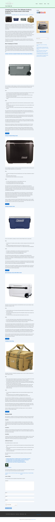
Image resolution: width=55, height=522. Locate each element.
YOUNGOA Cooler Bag (9, 341)
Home (37, 3)
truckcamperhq (9, 467)
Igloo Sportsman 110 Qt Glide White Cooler (13, 272)
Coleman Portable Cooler (10, 206)
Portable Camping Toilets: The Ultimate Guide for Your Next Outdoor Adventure (18, 458)
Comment (6, 480)
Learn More (7, 133)
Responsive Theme (39, 514)
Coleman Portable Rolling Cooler (11, 135)
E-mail (6, 496)
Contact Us (41, 3)
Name (6, 492)
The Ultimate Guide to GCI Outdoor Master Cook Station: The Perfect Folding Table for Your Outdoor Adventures (43, 48)
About (45, 3)
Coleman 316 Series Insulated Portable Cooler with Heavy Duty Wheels (18, 53)
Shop (48, 3)
